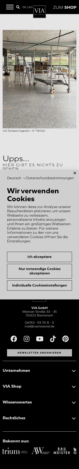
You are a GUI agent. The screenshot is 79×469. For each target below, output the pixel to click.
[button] (16, 178)
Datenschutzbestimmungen (50, 178)
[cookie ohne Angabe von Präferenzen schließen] (75, 173)
